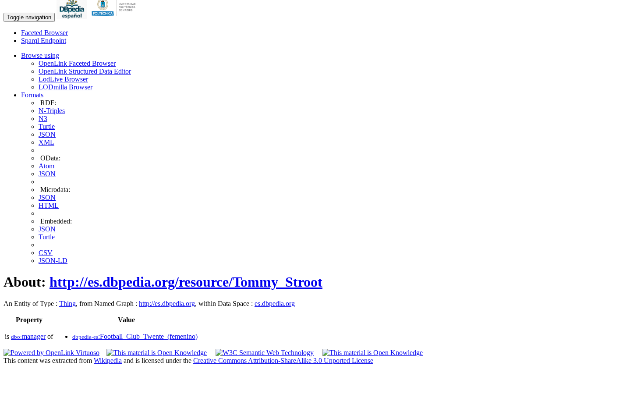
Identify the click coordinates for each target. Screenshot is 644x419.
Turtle (47, 126)
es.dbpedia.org (275, 303)
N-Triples (52, 110)
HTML (49, 205)
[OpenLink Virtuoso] (51, 352)
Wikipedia (108, 360)
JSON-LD (53, 260)
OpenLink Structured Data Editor (85, 71)
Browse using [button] (40, 55)
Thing (67, 303)
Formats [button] (32, 95)
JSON (47, 134)
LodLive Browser (63, 79)
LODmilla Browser (65, 87)
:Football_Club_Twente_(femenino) (135, 336)
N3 (43, 118)
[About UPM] (115, 17)
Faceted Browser (44, 32)
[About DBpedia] (73, 17)
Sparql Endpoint (43, 40)
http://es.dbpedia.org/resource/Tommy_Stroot (186, 282)
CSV (46, 252)
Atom (46, 166)
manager (28, 336)
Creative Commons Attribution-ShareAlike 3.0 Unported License (283, 360)
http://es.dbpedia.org (167, 303)
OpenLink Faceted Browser (77, 63)
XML (46, 142)
